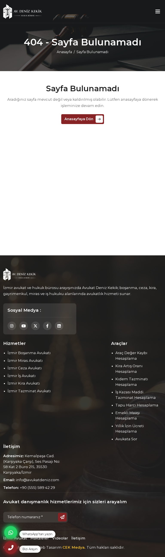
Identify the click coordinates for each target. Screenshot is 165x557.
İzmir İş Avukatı (22, 376)
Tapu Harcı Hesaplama (136, 405)
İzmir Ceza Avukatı (25, 368)
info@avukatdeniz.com (37, 480)
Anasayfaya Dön (78, 119)
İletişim (78, 538)
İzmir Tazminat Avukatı (29, 391)
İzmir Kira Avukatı (24, 383)
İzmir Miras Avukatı (25, 360)
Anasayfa (64, 52)
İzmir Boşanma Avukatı (29, 353)
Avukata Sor (126, 439)
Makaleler (39, 538)
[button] (158, 11)
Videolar (60, 538)
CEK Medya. (75, 547)
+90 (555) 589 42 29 (37, 487)
